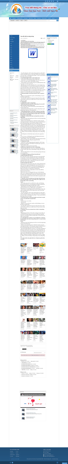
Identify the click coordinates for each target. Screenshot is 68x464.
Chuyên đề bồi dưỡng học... (14, 122)
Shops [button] (35, 18)
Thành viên (11, 452)
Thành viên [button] (39, 18)
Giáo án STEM (12, 37)
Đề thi (11, 62)
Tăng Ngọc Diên (49, 458)
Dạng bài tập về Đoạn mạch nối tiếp (54, 96)
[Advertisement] (34, 28)
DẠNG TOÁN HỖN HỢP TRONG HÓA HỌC (54, 81)
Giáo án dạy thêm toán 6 (13, 119)
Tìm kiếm (11, 456)
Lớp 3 (11, 47)
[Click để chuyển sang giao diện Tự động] (10, 462)
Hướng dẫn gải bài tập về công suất (17, 151)
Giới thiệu (11, 451)
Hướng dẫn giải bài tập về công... (31, 412)
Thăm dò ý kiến (12, 454)
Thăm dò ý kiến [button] (44, 18)
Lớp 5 (11, 50)
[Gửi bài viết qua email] (41, 38)
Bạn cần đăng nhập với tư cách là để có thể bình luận (32, 355)
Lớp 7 (11, 54)
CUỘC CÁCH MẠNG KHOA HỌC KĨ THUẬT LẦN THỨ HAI (54, 109)
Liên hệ (17, 452)
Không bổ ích (50, 41)
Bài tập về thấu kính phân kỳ (54, 92)
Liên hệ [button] (53, 18)
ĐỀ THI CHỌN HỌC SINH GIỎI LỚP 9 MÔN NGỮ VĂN (54, 89)
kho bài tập (34, 458)
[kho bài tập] (16, 9)
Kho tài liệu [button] (25, 18)
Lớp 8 (11, 56)
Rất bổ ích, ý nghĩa (51, 40)
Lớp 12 (11, 66)
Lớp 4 (11, 49)
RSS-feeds (17, 456)
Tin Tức (17, 451)
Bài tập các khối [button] (19, 18)
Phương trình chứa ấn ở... (14, 115)
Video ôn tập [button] (31, 18)
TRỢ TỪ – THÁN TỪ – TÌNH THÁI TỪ (54, 112)
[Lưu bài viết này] (44, 38)
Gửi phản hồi (65, 463)
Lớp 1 (11, 43)
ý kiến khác (50, 42)
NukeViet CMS (41, 458)
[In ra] (43, 38)
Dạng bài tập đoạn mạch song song (53, 105)
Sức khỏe (11, 39)
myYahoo (12, 1)
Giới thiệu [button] (14, 18)
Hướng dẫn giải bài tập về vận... (31, 408)
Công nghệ (12, 41)
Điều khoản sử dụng (55, 458)
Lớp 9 (11, 58)
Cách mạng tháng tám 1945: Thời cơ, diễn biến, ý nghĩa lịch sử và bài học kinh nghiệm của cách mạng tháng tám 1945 (52, 101)
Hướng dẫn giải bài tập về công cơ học (17, 141)
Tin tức (11, 35)
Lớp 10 (11, 60)
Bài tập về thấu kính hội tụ (54, 77)
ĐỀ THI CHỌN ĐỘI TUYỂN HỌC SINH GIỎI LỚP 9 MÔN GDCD (53, 85)
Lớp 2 (11, 45)
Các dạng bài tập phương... (14, 117)
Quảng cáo (17, 454)
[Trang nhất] (10, 18)
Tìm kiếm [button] (49, 18)
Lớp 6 (11, 52)
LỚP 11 (11, 64)
